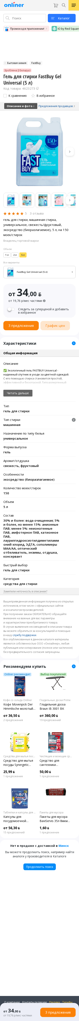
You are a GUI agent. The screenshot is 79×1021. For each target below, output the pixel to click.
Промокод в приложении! (27, 28)
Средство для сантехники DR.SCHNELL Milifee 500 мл (53, 762)
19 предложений (50, 720)
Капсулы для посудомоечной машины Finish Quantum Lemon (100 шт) (18, 819)
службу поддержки (24, 635)
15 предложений (14, 832)
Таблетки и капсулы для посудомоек (19, 812)
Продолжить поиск (39, 867)
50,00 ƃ (45, 771)
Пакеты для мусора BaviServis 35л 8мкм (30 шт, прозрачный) (54, 819)
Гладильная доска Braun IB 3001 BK (53, 706)
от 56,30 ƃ (11, 828)
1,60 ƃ (44, 828)
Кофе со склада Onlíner (17, 700)
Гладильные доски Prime (55, 700)
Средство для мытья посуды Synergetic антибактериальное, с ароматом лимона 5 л (19, 762)
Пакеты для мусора (51, 812)
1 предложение (13, 776)
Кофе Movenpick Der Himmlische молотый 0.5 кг (18, 706)
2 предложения (13, 720)
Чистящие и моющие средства (56, 756)
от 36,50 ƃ (11, 715)
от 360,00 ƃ (49, 715)
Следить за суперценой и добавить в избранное (43, 311)
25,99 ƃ (9, 771)
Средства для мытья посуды (19, 756)
